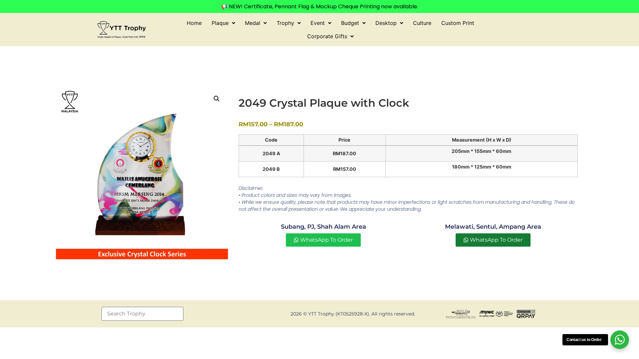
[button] (217, 99)
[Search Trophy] (142, 314)
